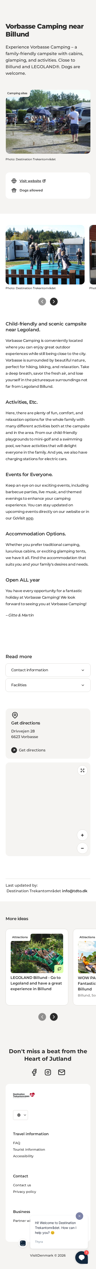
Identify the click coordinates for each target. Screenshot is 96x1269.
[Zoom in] (82, 835)
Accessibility (23, 1156)
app (29, 518)
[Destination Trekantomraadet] (24, 1095)
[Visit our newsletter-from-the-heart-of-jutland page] (62, 1072)
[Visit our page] (48, 1072)
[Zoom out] (82, 848)
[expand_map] (82, 770)
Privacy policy (24, 1192)
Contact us (22, 1185)
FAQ (16, 1143)
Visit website (30, 181)
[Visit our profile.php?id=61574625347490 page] (34, 1072)
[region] (48, 809)
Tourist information (29, 1149)
